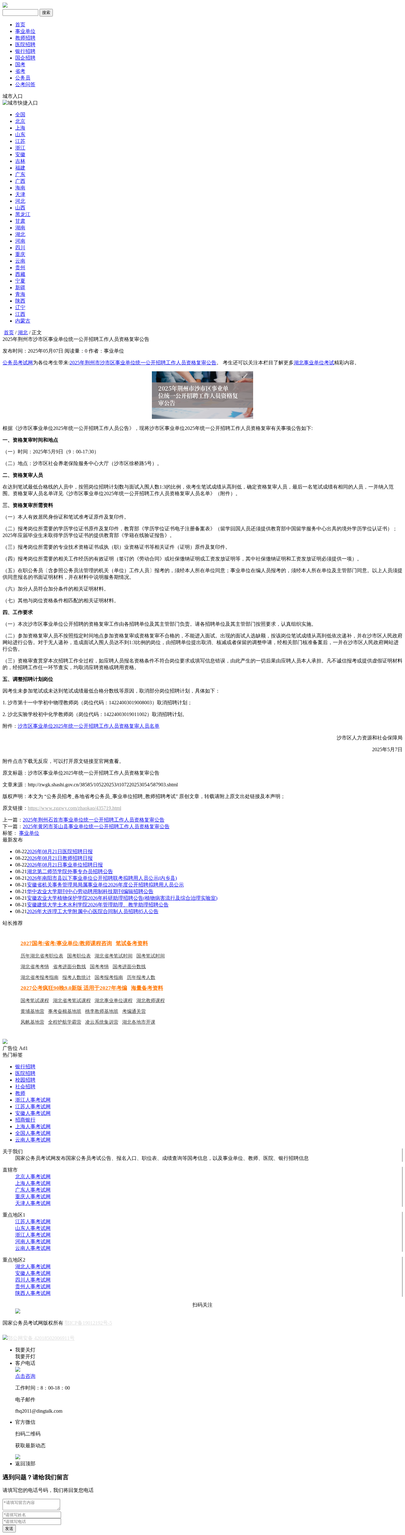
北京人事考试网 (33, 1176)
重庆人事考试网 (33, 1196)
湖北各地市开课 (138, 1022)
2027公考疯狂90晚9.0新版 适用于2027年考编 (74, 988)
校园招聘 (25, 1080)
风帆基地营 (32, 1022)
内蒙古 (22, 320)
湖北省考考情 (35, 966)
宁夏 (20, 281)
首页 (20, 24)
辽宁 (20, 307)
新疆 (20, 287)
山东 (20, 134)
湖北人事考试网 (33, 1266)
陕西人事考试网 (33, 1293)
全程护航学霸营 (64, 1022)
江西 (20, 314)
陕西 (20, 301)
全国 (20, 114)
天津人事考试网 (33, 1203)
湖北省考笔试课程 (72, 1000)
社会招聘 (25, 1086)
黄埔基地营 (32, 1011)
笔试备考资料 (132, 943)
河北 (20, 201)
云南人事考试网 (33, 1139)
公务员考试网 (18, 362)
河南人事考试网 (33, 1241)
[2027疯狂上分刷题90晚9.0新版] (5, 1042)
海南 (20, 187)
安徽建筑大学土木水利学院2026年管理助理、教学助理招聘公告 (98, 904)
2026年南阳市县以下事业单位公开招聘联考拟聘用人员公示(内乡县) (102, 878)
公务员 (22, 77)
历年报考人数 (141, 977)
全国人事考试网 (33, 1133)
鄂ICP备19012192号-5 (88, 1323)
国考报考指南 (109, 977)
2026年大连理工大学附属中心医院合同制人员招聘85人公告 (93, 911)
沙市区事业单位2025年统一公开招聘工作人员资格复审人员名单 (88, 726)
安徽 (20, 154)
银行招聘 (25, 51)
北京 (20, 121)
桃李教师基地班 (101, 1011)
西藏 (20, 274)
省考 (20, 71)
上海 (20, 128)
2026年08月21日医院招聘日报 (60, 851)
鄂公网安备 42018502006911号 (41, 1338)
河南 (20, 241)
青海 (20, 294)
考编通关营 (134, 1011)
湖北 (20, 234)
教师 (20, 1093)
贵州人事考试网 (33, 1286)
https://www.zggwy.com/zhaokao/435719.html (74, 808)
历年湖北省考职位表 (42, 955)
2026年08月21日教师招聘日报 (60, 858)
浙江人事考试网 (33, 1100)
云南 (20, 261)
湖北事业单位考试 (314, 362)
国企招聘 (25, 58)
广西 (20, 181)
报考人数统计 (76, 977)
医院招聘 (25, 44)
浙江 (20, 147)
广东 (20, 174)
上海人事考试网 (33, 1126)
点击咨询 (25, 1376)
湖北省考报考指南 (40, 977)
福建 (20, 167)
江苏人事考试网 (33, 1106)
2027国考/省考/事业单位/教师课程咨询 (66, 943)
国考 (20, 64)
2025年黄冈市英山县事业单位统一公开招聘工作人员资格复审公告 (96, 826)
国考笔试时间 (150, 955)
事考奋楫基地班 (64, 1011)
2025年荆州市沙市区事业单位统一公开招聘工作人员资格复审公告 (143, 362)
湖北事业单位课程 (114, 1000)
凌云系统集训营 (101, 1022)
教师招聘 (25, 38)
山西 (20, 207)
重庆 (20, 254)
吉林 (20, 161)
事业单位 (25, 31)
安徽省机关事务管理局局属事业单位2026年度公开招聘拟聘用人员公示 (105, 884)
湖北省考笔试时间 (114, 955)
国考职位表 (79, 955)
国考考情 (99, 966)
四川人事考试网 (33, 1279)
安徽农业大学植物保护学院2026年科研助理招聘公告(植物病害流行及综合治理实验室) (122, 898)
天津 (20, 194)
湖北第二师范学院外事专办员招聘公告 (70, 871)
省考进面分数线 (69, 966)
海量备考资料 (147, 988)
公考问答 (25, 84)
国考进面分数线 (129, 966)
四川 (20, 247)
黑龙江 (22, 214)
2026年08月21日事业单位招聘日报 (65, 864)
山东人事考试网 (33, 1228)
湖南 (20, 227)
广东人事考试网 (33, 1190)
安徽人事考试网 (33, 1113)
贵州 (20, 267)
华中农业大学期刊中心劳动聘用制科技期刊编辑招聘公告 (90, 891)
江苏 (20, 141)
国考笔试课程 (35, 1000)
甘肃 (20, 221)
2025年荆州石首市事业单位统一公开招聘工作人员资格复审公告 (94, 819)
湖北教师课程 (150, 1000)
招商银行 (25, 1119)
